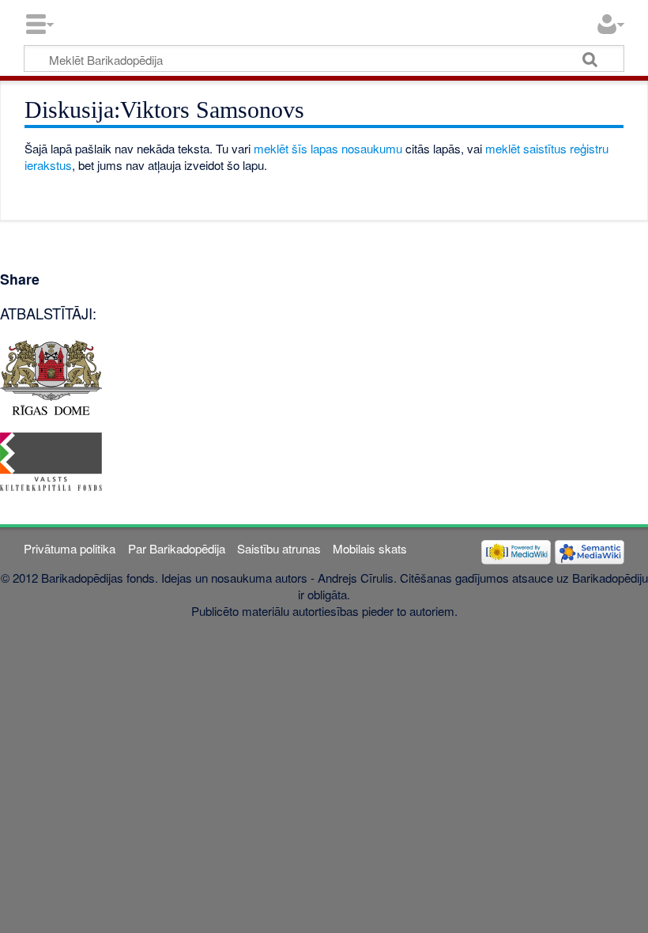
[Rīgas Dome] (51, 376)
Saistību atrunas (279, 548)
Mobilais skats (370, 548)
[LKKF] (51, 459)
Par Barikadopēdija (176, 548)
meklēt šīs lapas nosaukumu (328, 148)
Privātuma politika (69, 548)
